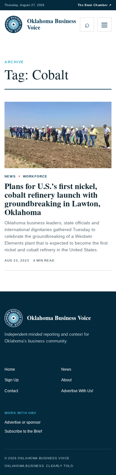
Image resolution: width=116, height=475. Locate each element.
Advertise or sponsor (23, 422)
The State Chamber (94, 5)
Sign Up (12, 380)
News (66, 369)
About (66, 380)
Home (10, 369)
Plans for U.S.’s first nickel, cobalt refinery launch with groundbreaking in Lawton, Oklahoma (52, 199)
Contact (11, 391)
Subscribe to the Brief (23, 431)
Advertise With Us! (77, 391)
